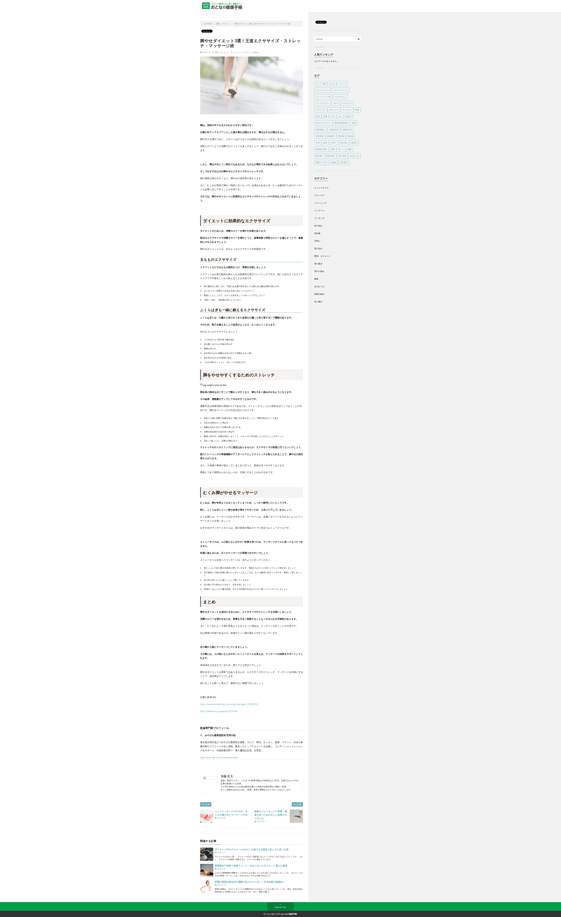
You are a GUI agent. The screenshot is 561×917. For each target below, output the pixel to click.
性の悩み (318, 225)
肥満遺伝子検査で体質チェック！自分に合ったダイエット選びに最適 (251, 865)
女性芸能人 (320, 129)
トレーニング (320, 203)
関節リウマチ (321, 162)
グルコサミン (340, 96)
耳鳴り (333, 142)
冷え (340, 116)
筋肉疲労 (331, 136)
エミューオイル (322, 90)
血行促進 (342, 156)
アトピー (342, 83)
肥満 (333, 149)
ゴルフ (335, 103)
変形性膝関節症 (341, 123)
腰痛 (350, 149)
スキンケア (347, 103)
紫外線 (350, 136)
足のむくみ (354, 156)
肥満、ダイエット (222, 52)
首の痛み (344, 162)
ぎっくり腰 (320, 83)
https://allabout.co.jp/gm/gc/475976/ (219, 711)
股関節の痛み (321, 149)
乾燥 (357, 110)
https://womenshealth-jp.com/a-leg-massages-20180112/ (229, 704)
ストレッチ (320, 110)
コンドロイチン (322, 103)
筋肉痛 (341, 136)
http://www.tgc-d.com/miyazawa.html (219, 757)
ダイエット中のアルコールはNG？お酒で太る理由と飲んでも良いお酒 (251, 849)
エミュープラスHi (323, 96)
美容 (318, 142)
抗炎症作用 (333, 129)
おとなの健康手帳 (289, 914)
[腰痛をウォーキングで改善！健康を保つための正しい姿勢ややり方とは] (296, 816)
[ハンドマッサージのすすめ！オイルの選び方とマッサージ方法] (206, 816)
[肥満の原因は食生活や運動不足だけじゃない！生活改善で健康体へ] (206, 886)
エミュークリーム (340, 90)
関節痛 (334, 162)
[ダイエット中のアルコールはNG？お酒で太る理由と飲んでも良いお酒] (206, 854)
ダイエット (237, 52)
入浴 (333, 116)
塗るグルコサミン (323, 123)
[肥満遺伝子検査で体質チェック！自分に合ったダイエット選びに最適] (206, 870)
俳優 (325, 116)
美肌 (325, 142)
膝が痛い (319, 156)
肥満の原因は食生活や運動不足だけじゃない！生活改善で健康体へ (250, 881)
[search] (358, 39)
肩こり (341, 149)
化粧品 (348, 116)
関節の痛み (319, 294)
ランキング (319, 218)
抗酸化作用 (347, 129)
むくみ (332, 83)
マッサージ (247, 52)
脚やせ (256, 52)
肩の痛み (318, 263)
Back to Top (280, 907)
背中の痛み (319, 271)
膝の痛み (331, 156)
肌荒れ (354, 142)
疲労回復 (319, 136)
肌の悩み (344, 142)
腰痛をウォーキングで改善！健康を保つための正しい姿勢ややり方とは (270, 815)
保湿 (318, 116)
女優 (353, 123)
